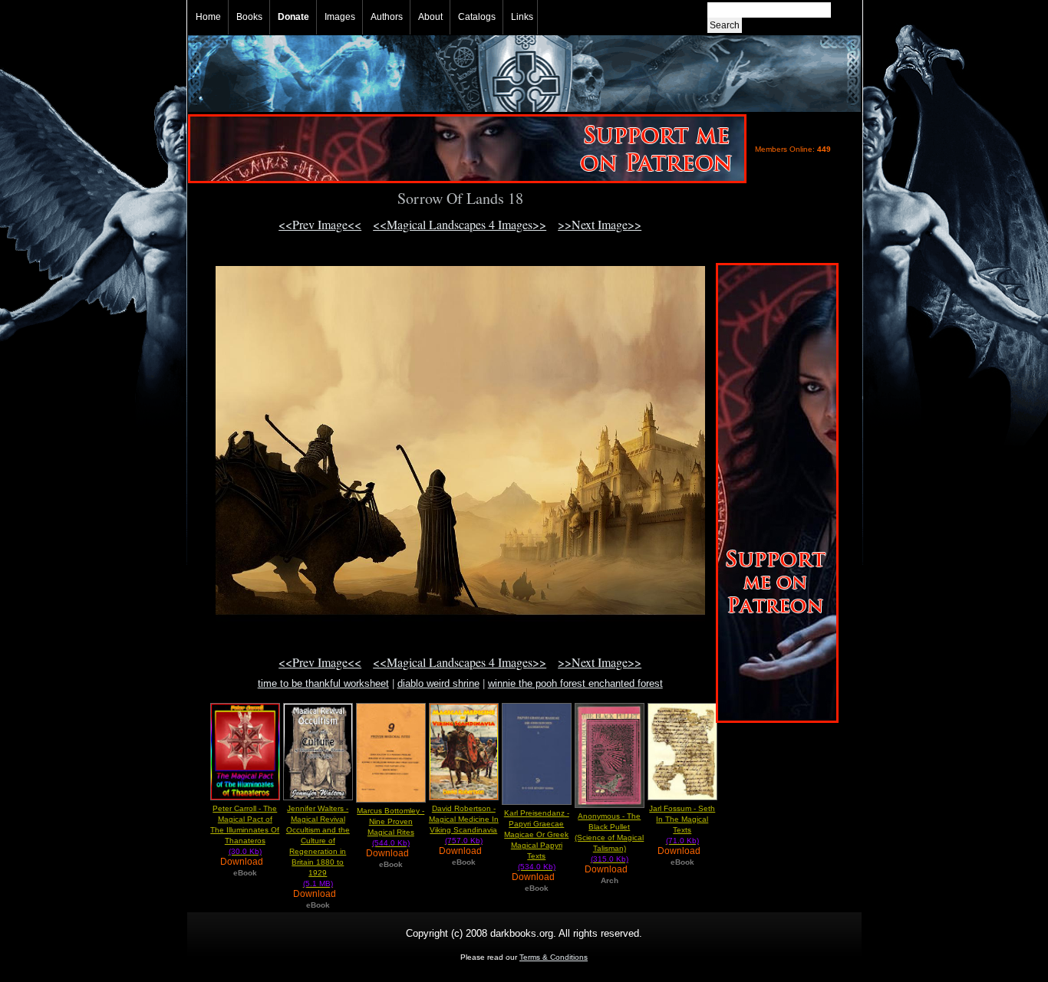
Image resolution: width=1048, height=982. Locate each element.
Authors (387, 16)
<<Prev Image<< (319, 224)
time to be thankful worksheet (323, 683)
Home (208, 16)
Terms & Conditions (553, 957)
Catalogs (477, 16)
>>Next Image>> (599, 224)
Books (249, 16)
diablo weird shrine (438, 683)
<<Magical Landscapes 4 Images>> (459, 224)
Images (340, 16)
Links (522, 16)
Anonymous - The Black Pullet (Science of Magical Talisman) (609, 837)
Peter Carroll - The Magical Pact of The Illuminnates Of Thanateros (244, 830)
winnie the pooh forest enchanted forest (575, 683)
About (430, 16)
